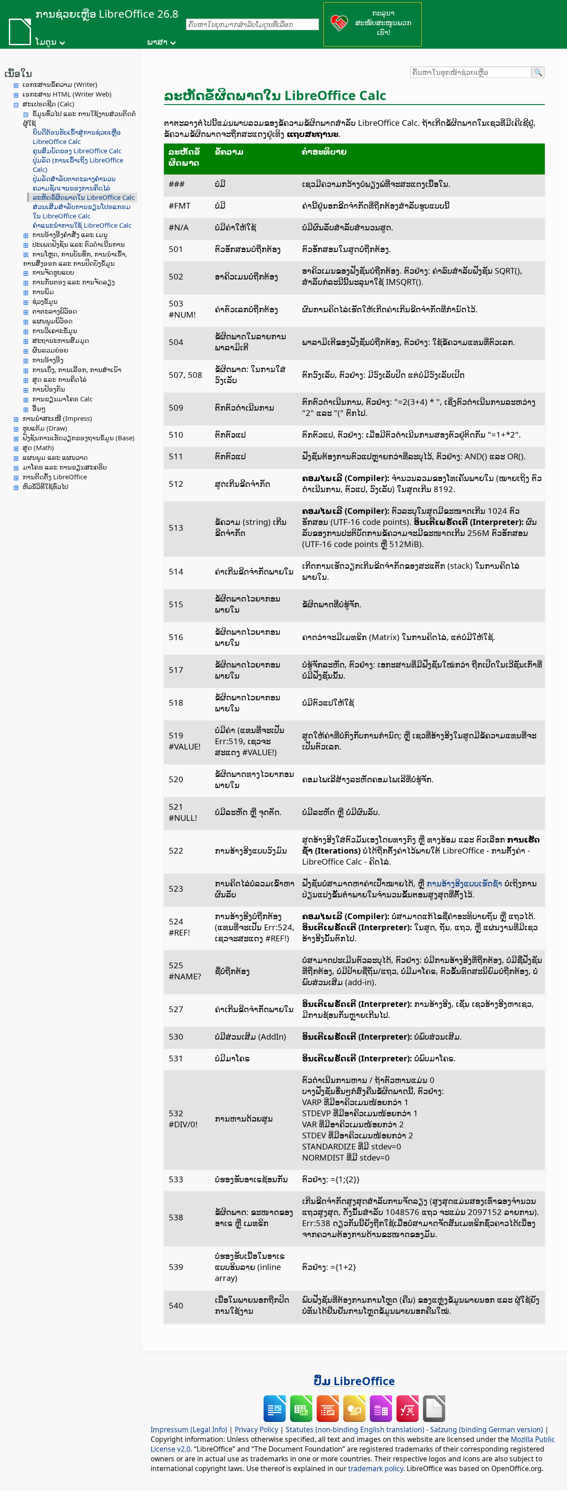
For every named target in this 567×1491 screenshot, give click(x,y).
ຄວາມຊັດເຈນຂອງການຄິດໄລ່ (71, 187)
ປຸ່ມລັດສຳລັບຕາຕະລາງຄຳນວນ (74, 178)
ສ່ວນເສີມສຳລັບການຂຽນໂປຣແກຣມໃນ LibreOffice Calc (82, 211)
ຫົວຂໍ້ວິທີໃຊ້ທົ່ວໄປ (45, 486)
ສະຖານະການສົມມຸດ (60, 340)
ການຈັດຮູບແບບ (53, 272)
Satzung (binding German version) (486, 1429)
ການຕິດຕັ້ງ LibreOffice (55, 476)
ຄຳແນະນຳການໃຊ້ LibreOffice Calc (82, 225)
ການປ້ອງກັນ (48, 388)
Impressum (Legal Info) (189, 1429)
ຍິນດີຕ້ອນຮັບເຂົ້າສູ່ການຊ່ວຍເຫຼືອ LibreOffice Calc (77, 137)
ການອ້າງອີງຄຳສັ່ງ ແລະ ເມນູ (70, 234)
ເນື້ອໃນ (18, 73)
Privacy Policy (256, 1429)
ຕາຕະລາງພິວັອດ (54, 311)
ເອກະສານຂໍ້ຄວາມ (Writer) (60, 84)
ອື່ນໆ (39, 408)
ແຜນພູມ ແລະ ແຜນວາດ (55, 457)
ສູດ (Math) (38, 447)
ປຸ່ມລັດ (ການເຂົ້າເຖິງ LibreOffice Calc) (78, 164)
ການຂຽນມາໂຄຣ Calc (62, 398)
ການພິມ (43, 291)
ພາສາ (157, 41)
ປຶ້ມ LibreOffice (354, 1380)
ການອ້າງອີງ (47, 359)
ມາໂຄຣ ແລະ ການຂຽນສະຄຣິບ (65, 466)
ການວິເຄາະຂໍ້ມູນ (54, 330)
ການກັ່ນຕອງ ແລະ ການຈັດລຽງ (73, 281)
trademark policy (375, 1468)
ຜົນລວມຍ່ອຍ (50, 350)
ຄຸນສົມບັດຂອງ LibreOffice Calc (77, 150)
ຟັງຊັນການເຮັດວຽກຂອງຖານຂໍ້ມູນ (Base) (79, 437)
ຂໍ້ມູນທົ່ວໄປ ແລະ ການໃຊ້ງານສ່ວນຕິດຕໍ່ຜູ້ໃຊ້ (79, 118)
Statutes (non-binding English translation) (355, 1429)
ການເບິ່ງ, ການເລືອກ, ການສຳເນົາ (76, 369)
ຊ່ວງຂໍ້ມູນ (45, 301)
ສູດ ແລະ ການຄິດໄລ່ (59, 379)
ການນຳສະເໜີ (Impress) (57, 418)
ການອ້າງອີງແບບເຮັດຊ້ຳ (464, 883)
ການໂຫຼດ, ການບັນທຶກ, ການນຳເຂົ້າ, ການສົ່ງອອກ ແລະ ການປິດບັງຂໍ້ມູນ (75, 258)
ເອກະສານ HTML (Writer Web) (67, 93)
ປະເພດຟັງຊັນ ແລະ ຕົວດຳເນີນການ (78, 244)
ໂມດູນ (46, 41)
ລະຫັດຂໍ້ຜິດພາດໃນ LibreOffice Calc (84, 197)
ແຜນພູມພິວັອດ (52, 320)
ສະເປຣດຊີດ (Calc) (48, 103)
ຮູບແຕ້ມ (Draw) (45, 427)
